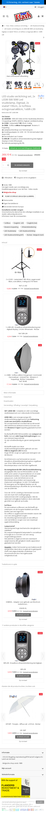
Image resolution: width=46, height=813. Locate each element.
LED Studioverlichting (27, 231)
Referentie (5, 112)
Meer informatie (10, 393)
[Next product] (43, 37)
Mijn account (6, 768)
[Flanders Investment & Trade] (15, 787)
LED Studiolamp (10, 231)
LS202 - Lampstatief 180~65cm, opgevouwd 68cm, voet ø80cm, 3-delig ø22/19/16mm (24, 280)
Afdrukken (8, 178)
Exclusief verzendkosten (25, 155)
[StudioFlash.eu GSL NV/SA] (23, 16)
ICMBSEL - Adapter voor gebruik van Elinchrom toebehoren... (23, 603)
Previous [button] (3, 85)
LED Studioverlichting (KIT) (14, 235)
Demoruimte (8, 200)
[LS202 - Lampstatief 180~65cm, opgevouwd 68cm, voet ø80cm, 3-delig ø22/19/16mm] (23, 262)
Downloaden (8, 401)
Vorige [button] (7, 59)
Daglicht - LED (19, 223)
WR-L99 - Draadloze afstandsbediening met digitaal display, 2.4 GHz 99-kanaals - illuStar (23, 328)
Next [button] (43, 85)
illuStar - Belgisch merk (35, 235)
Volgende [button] (39, 59)
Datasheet (8, 397)
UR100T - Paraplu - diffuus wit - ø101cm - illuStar (23, 724)
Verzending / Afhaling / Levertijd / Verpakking (20, 405)
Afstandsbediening (29, 227)
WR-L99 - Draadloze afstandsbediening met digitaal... (23, 663)
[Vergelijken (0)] (35, 7)
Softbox (7, 223)
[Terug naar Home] (2, 25)
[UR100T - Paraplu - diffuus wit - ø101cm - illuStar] (23, 707)
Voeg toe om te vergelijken (26, 178)
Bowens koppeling (11, 227)
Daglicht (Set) (32, 223)
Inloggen (40, 7)
